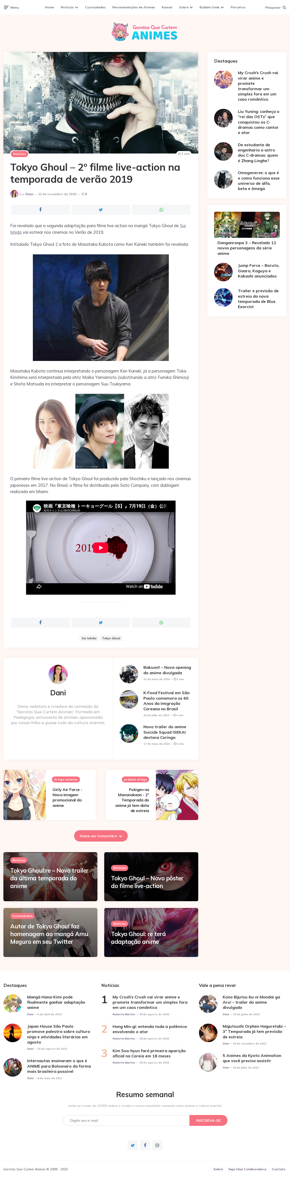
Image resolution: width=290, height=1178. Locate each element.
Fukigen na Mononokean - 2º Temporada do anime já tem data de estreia (132, 800)
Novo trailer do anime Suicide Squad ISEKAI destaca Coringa (164, 732)
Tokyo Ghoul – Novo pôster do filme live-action (147, 882)
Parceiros (238, 7)
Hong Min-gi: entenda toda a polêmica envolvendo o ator (150, 1029)
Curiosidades (95, 7)
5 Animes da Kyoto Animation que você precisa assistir (252, 1058)
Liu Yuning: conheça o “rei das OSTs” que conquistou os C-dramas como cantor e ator (258, 122)
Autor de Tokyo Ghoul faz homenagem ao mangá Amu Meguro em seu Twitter (49, 933)
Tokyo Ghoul (111, 638)
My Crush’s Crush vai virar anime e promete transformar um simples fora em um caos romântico (258, 86)
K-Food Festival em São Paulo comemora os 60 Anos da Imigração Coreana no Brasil (166, 700)
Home (49, 7)
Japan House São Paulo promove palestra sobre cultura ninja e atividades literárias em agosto (58, 1034)
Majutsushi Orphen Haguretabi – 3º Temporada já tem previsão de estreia (254, 1031)
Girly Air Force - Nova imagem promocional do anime (67, 797)
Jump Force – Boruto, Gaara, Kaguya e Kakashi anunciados (258, 271)
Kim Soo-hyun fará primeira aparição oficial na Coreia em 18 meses (149, 1053)
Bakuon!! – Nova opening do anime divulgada (167, 670)
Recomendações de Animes (133, 7)
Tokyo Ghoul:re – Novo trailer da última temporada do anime (49, 878)
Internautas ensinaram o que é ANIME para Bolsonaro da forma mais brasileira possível (59, 1066)
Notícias (67, 7)
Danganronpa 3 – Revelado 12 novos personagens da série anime (247, 248)
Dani (29, 194)
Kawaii (167, 7)
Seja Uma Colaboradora (247, 1169)
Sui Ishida (89, 638)
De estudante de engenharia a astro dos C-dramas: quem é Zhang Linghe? (258, 152)
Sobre (183, 7)
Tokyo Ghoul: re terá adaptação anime (138, 937)
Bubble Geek (210, 7)
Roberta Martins (124, 1014)
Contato (278, 1169)
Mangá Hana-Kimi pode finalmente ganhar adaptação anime (56, 1002)
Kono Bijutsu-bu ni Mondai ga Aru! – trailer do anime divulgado (251, 1002)
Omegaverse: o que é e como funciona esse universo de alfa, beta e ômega (259, 180)
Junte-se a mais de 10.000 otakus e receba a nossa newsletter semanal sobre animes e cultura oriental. (145, 1106)
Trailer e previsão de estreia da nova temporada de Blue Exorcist (258, 298)
